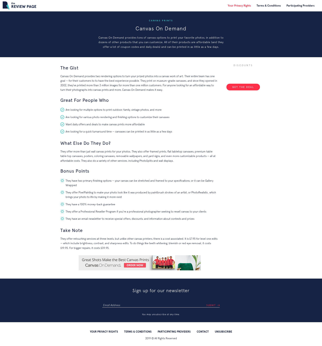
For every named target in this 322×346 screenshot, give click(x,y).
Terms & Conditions (269, 5)
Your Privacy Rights (239, 5)
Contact (203, 331)
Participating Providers (300, 5)
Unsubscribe (223, 331)
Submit (211, 305)
